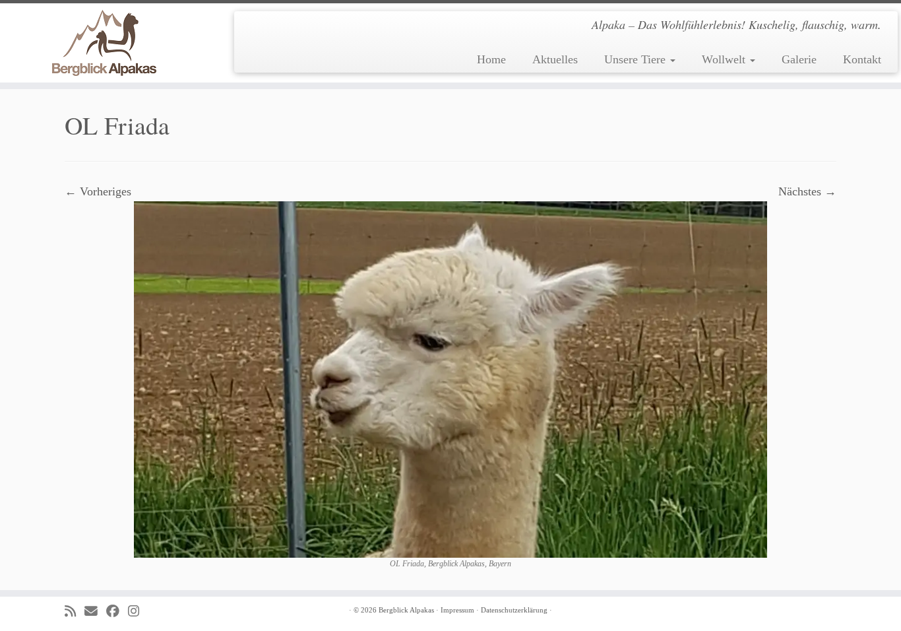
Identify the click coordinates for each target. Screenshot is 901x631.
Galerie (799, 59)
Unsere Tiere (636, 59)
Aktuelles (555, 59)
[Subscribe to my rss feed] (74, 611)
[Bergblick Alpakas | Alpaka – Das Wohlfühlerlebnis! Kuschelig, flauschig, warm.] (104, 43)
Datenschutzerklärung (514, 610)
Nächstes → (807, 191)
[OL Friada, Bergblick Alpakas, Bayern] (450, 378)
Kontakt (862, 59)
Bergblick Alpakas (406, 610)
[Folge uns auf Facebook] (117, 611)
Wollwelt (725, 59)
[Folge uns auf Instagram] (138, 611)
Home (491, 59)
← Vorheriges (98, 191)
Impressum (457, 610)
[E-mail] (95, 611)
